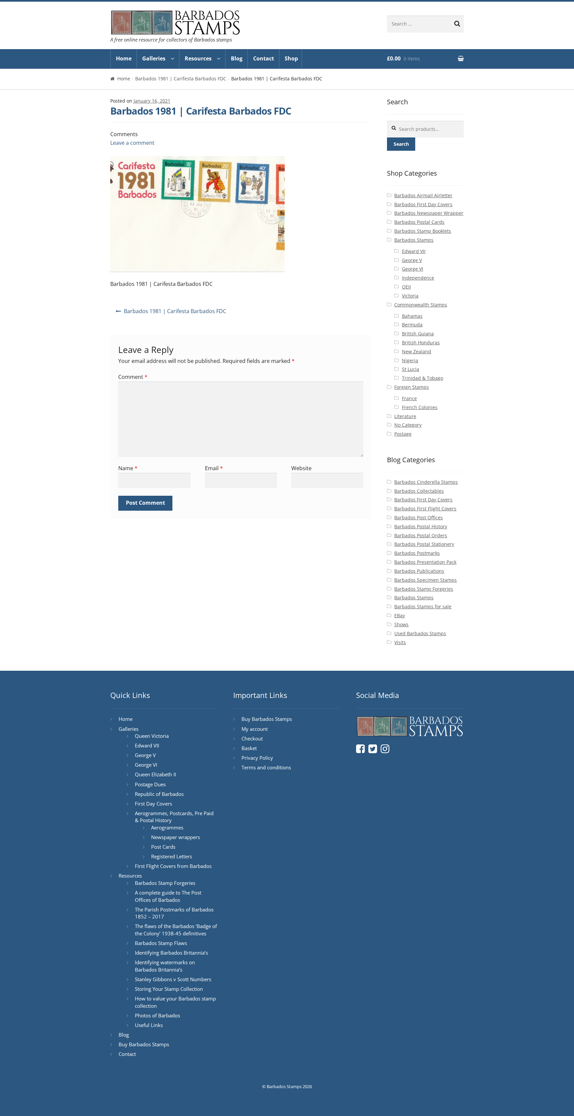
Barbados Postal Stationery (424, 544)
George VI (412, 269)
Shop (291, 58)
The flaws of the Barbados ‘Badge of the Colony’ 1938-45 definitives (176, 930)
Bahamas (412, 316)
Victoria (410, 296)
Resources (198, 58)
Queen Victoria (152, 735)
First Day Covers (153, 803)
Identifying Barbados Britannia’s (171, 952)
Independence (418, 278)
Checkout (252, 738)
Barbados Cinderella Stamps (426, 482)
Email (214, 468)
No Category (408, 425)
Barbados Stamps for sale (422, 606)
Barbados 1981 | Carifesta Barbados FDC (180, 78)
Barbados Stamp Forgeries (423, 589)
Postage (403, 434)
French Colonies (419, 407)
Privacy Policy (257, 757)
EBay (399, 615)
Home (124, 58)
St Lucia (410, 369)
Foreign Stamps (411, 387)
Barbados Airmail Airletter (423, 195)
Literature (405, 416)
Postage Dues (150, 784)
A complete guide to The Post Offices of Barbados (168, 896)
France (409, 398)
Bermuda (412, 324)
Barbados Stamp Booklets (422, 231)
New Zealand (416, 351)
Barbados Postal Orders (420, 535)
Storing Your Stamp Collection (169, 989)
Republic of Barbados (159, 794)
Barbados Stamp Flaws (161, 943)
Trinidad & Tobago (422, 378)
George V (412, 260)
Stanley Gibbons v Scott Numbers (173, 979)
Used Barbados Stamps (420, 633)
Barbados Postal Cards (419, 222)
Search (401, 144)
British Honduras (421, 342)
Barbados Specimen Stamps (425, 580)
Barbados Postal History (420, 526)
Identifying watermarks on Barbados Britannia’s (165, 966)
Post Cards (163, 846)
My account (254, 729)
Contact (263, 58)
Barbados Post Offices (418, 517)
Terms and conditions (266, 767)
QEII (406, 287)
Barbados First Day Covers (423, 204)
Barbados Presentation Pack (425, 562)
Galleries (153, 58)
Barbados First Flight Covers (425, 508)
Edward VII (414, 251)
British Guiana (418, 333)
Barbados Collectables (419, 491)
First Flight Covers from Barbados (173, 866)
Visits (400, 642)
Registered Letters (171, 856)
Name (128, 468)
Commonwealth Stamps (420, 304)
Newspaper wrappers (175, 837)
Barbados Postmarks (417, 553)
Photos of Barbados (157, 1015)
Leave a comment (132, 142)
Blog (236, 58)
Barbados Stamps (413, 240)
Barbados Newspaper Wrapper (428, 213)
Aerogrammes (167, 827)
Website (301, 468)
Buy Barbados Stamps (144, 1044)
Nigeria (410, 360)
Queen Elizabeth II (155, 774)
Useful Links (149, 1025)
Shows (401, 624)
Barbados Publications (419, 571)
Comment (132, 377)
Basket (249, 748)
